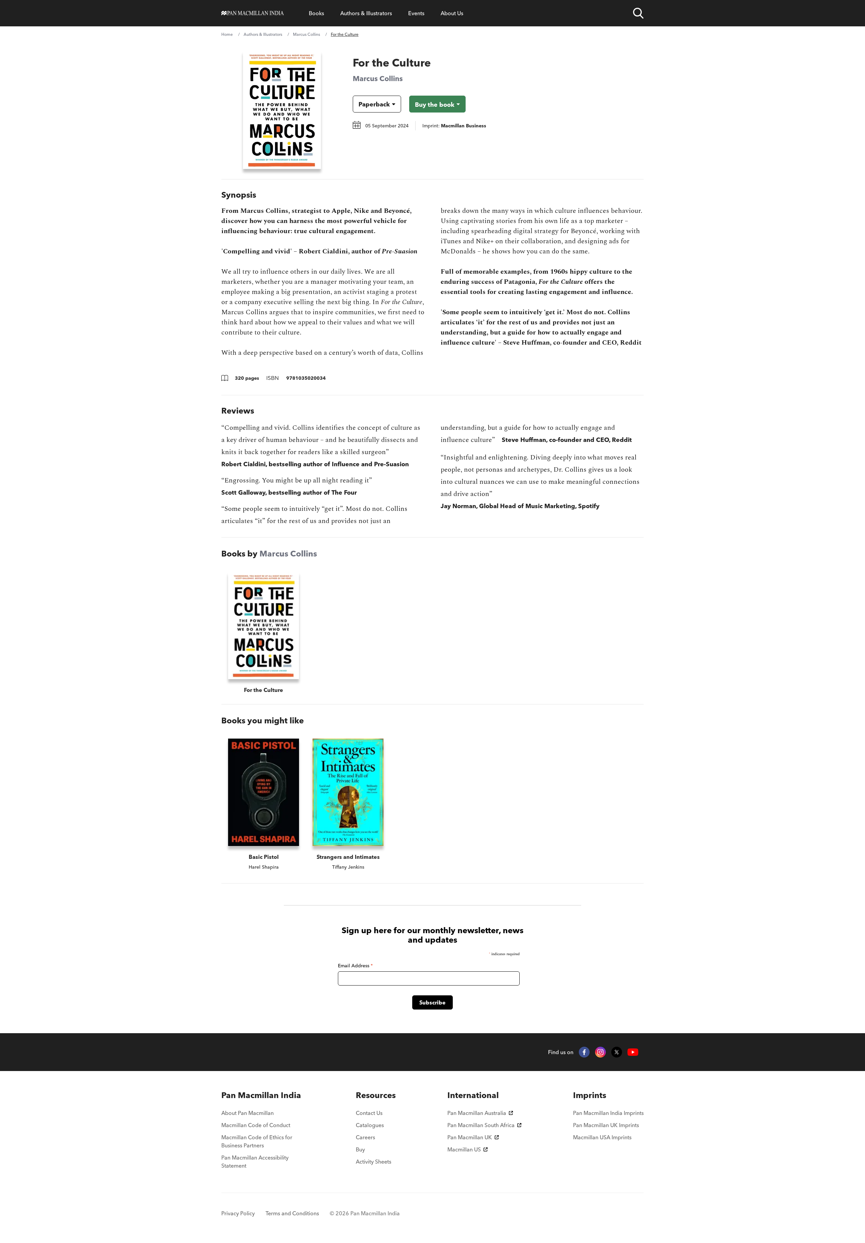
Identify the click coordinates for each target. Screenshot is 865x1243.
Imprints (589, 1095)
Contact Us (369, 1113)
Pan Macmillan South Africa (481, 1125)
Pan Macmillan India (261, 1095)
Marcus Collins (306, 34)
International (473, 1095)
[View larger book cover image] (282, 110)
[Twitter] (616, 1052)
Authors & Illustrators (366, 13)
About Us (452, 13)
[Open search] (638, 13)
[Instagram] (600, 1052)
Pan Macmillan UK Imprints (606, 1125)
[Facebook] (584, 1052)
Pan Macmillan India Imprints (608, 1113)
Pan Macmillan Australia (476, 1113)
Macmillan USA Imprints (602, 1137)
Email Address (355, 966)
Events (416, 13)
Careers (365, 1137)
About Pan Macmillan (247, 1113)
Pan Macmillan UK (469, 1137)
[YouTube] (632, 1052)
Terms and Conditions (292, 1213)
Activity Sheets (373, 1161)
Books (316, 13)
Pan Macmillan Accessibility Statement (255, 1161)
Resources (376, 1095)
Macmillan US (464, 1149)
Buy (360, 1149)
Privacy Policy (238, 1213)
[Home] (252, 13)
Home (227, 34)
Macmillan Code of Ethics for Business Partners (256, 1141)
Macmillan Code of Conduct (255, 1125)
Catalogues (370, 1125)
